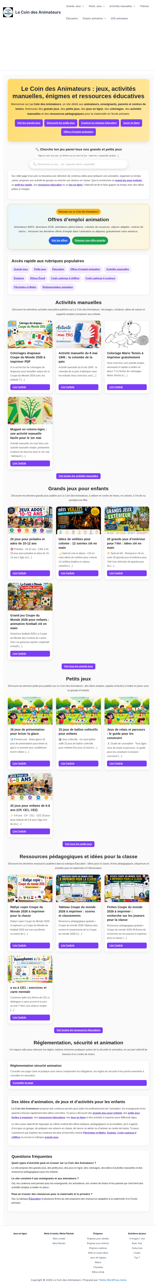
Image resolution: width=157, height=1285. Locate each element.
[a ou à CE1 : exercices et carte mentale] (30, 969)
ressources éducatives (52, 1117)
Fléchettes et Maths (25, 287)
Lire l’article (19, 387)
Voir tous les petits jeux (78, 844)
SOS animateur (119, 18)
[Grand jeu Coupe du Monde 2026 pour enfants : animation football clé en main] (30, 596)
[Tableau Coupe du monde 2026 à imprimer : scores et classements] (78, 888)
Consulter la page (23, 1083)
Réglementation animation (57, 287)
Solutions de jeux (137, 1233)
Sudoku (111, 1132)
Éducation (72, 18)
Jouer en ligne (131, 123)
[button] (82, 6)
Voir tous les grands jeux (78, 666)
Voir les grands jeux (28, 123)
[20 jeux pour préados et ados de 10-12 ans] (30, 520)
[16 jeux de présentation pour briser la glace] (30, 711)
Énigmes (19, 278)
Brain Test (137, 1243)
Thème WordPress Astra (112, 1279)
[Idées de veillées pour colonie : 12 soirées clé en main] (78, 520)
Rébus (98, 1262)
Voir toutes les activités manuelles (78, 476)
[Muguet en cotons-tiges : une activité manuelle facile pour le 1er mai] (30, 410)
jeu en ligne (75, 185)
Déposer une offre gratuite (90, 240)
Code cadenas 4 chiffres (65, 278)
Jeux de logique (98, 1257)
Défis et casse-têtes (98, 1252)
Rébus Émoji (37, 278)
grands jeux (51, 1137)
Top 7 (137, 1257)
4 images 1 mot (137, 1238)
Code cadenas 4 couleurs (100, 278)
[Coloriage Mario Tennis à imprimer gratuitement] (127, 334)
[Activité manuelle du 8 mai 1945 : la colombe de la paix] (78, 334)
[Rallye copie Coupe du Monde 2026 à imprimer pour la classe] (30, 888)
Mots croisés (59, 1238)
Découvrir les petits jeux (61, 123)
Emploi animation (93, 18)
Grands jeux (21, 269)
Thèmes (144, 6)
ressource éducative (50, 185)
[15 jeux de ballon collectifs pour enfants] (78, 711)
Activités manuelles (120, 6)
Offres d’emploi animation (78, 132)
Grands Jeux (73, 6)
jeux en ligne (78, 1117)
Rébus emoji (98, 1272)
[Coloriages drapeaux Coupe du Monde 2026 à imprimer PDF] (30, 334)
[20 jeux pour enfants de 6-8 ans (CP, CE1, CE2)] (30, 787)
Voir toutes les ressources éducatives (78, 1030)
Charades (98, 1267)
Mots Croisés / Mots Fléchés (59, 1233)
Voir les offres (59, 240)
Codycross (137, 1248)
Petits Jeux (95, 6)
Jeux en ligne (20, 1233)
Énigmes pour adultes (98, 1238)
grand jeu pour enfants (128, 180)
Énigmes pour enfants (98, 1243)
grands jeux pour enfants (107, 1113)
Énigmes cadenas (98, 1248)
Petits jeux (40, 269)
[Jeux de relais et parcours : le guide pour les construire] (127, 711)
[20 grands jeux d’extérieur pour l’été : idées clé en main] (127, 520)
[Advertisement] (78, 47)
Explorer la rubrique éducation (99, 123)
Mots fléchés (59, 1243)
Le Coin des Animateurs (38, 12)
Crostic (137, 1252)
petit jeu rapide (23, 185)
